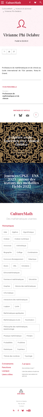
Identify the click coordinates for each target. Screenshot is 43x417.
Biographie (8, 252)
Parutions (6, 367)
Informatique (8, 293)
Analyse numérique (21, 239)
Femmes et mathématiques (14, 279)
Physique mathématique (13, 336)
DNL (14, 266)
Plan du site (21, 403)
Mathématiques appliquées (14, 313)
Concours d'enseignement (13, 259)
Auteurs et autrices (23, 9)
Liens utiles (7, 374)
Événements (8, 364)
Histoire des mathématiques (25, 286)
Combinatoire (33, 252)
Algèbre (15, 232)
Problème (21, 342)
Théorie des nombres (12, 356)
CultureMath (7, 9)
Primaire (29, 336)
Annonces (7, 246)
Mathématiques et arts (12, 320)
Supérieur (21, 349)
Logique (7, 306)
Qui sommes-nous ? (28, 368)
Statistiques (8, 349)
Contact (21, 406)
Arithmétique (21, 246)
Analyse (6, 239)
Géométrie (33, 279)
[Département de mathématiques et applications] (21, 391)
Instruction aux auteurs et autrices (29, 375)
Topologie (28, 356)
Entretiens (25, 266)
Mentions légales (21, 401)
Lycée (17, 306)
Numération (29, 320)
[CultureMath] (13, 2)
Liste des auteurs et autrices (30, 371)
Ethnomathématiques (12, 273)
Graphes (7, 286)
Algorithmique (28, 232)
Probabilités (8, 342)
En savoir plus (20, 153)
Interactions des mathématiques (16, 300)
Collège (19, 252)
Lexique (5, 371)
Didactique (32, 259)
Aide (5, 232)
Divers (6, 266)
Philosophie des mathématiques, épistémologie (16, 328)
